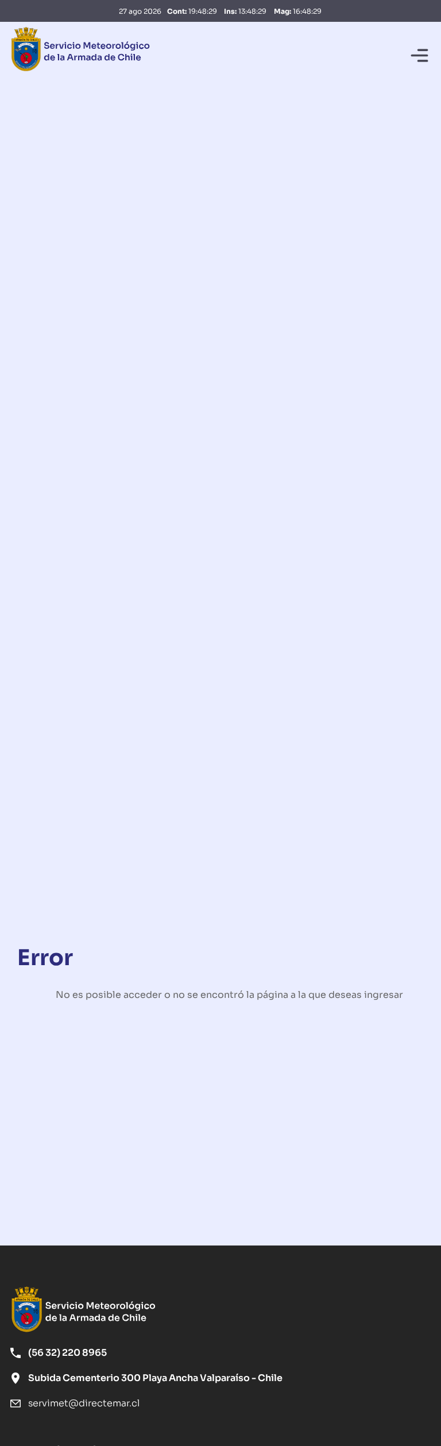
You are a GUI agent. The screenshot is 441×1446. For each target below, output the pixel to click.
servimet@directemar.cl (84, 1403)
